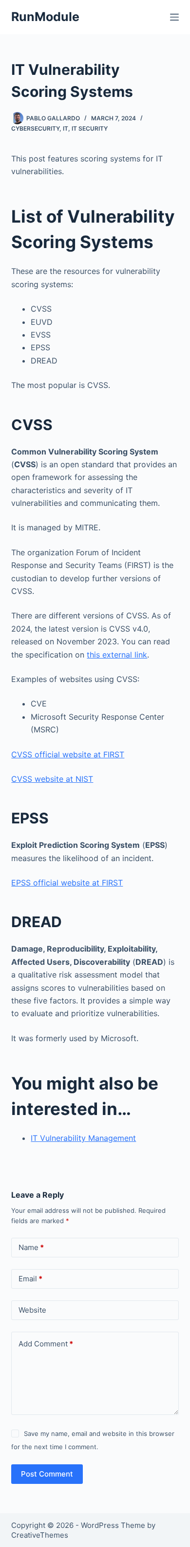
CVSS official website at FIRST (67, 754)
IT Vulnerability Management (83, 1138)
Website (32, 1310)
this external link (117, 655)
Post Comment (47, 1474)
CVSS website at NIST (52, 779)
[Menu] (174, 17)
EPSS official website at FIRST (67, 882)
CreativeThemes (39, 1535)
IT (65, 128)
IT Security (90, 128)
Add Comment (46, 1343)
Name (31, 1247)
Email (30, 1278)
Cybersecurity (35, 128)
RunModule (45, 16)
